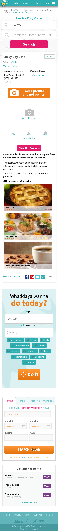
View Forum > (29, 502)
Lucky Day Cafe (19, 12)
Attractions (16, 339)
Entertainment (22, 345)
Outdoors (31, 351)
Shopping (39, 356)
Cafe (6, 12)
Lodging (15, 351)
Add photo (29, 138)
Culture (33, 339)
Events (42, 345)
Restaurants (21, 356)
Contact (49, 514)
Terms (27, 514)
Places (46, 351)
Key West (15, 10)
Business (28, 10)
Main (6, 10)
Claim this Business (29, 148)
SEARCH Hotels (29, 449)
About (7, 514)
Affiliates (38, 514)
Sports (31, 362)
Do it (32, 374)
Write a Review (13, 276)
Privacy (18, 514)
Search (29, 44)
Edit (50, 56)
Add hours (39, 75)
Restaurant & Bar (44, 10)
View (47, 476)
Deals (46, 339)
